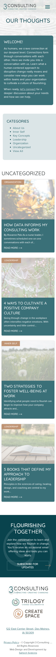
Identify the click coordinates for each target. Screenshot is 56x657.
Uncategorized (22, 147)
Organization (20, 143)
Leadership (19, 140)
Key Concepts (21, 136)
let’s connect (27, 89)
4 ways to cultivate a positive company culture (25, 308)
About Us (18, 128)
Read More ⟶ (13, 247)
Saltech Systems (28, 653)
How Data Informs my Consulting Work (25, 227)
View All (18, 151)
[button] (47, 7)
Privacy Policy (11, 642)
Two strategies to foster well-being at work (25, 391)
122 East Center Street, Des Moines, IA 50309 (28, 631)
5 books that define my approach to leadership (27, 474)
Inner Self (19, 132)
